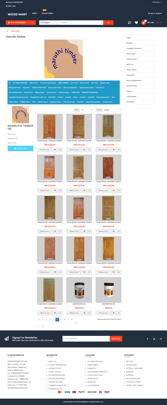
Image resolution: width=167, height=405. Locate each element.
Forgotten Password (134, 48)
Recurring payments (134, 80)
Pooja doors (28, 92)
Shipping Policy (13, 138)
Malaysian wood (14, 87)
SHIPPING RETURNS (56, 382)
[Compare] (129, 23)
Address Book (132, 59)
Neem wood (84, 83)
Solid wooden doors (87, 87)
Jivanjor (83, 97)
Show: (77, 110)
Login (152, 13)
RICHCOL (80, 102)
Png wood (26, 87)
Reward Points (132, 86)
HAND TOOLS (13, 102)
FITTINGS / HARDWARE (134, 368)
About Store (11, 134)
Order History (131, 70)
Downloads (131, 75)
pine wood (74, 83)
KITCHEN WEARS (93, 385)
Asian (75, 97)
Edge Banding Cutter (93, 102)
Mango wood (104, 83)
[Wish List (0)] (136, 23)
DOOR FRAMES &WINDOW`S (97, 372)
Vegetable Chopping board (18, 97)
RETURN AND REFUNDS (57, 375)
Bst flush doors (64, 92)
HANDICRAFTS (92, 379)
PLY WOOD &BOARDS (20, 83)
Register (159, 13)
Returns (129, 91)
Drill (34, 102)
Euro (113, 97)
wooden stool (107, 102)
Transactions (131, 96)
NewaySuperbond (103, 97)
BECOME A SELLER (55, 389)
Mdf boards (34, 83)
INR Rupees (156, 2)
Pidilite (60, 97)
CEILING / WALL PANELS (134, 385)
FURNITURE (76, 92)
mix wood (94, 83)
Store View (15, 31)
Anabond (91, 97)
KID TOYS (129, 361)
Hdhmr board (42, 102)
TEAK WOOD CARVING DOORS (49, 141)
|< (39, 319)
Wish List (130, 64)
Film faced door (69, 102)
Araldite (68, 97)
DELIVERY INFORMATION (57, 365)
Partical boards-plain (48, 83)
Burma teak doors (54, 87)
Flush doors (100, 87)
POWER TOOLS (25, 102)
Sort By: (99, 110)
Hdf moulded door (15, 92)
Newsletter (131, 102)
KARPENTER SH (79, 304)
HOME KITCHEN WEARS (90, 92)
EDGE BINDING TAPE (133, 379)
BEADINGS (130, 375)
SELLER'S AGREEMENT (57, 379)
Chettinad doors (55, 102)
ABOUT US (52, 361)
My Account (131, 54)
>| (42, 326)
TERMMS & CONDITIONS (57, 385)
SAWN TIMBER (63, 83)
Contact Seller (21, 148)
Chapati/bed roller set (38, 97)
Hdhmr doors (40, 92)
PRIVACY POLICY (55, 372)
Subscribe (116, 339)
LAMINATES (91, 368)
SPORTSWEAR (131, 365)
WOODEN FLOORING (133, 382)
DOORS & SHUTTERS (39, 87)
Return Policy (12, 143)
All (10, 83)
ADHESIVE (51, 97)
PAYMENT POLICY (55, 368)
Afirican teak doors (70, 87)
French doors (51, 92)
